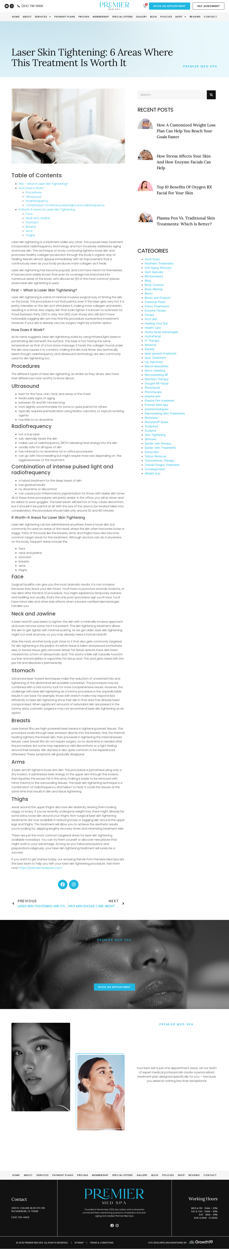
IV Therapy (152, 340)
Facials (149, 315)
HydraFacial (153, 336)
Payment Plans (64, 17)
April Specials (154, 272)
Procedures (34, 192)
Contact (210, 17)
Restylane (151, 417)
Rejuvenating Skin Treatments (165, 413)
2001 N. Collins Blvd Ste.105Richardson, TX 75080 (28, 1210)
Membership (101, 17)
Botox (149, 293)
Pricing (83, 17)
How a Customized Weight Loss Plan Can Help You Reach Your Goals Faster (186, 130)
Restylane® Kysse (156, 422)
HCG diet (151, 319)
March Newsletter (157, 366)
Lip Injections (154, 362)
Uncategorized (155, 469)
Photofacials (153, 392)
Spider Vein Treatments (160, 447)
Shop (178, 17)
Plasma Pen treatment (159, 400)
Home (16, 17)
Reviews (195, 17)
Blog (153, 17)
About (27, 17)
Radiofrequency (37, 201)
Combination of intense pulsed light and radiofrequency (65, 205)
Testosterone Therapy (159, 460)
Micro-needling (155, 370)
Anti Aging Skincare (158, 267)
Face (29, 214)
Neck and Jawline (38, 218)
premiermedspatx (157, 409)
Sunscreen (152, 452)
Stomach (32, 222)
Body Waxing (153, 289)
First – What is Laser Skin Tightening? (43, 184)
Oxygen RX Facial (156, 383)
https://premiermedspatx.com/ (40, 868)
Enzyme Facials (155, 310)
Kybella (149, 349)
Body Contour (154, 285)
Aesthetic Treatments (159, 263)
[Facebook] (7, 6)
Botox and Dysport (158, 297)
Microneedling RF (156, 375)
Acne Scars (152, 259)
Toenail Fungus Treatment (162, 465)
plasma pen (152, 396)
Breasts (31, 227)
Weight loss (152, 473)
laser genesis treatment (160, 353)
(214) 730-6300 (20, 1217)
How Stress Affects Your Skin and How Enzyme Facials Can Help (184, 162)
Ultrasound (33, 197)
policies (166, 17)
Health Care (153, 327)
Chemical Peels (155, 302)
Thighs (30, 235)
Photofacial (152, 387)
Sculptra (150, 430)
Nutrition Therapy (157, 379)
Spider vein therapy (158, 443)
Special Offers (122, 17)
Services (41, 17)
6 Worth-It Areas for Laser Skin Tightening (47, 209)
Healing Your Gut (156, 323)
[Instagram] (12, 6)
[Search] (211, 94)
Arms (29, 231)
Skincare (150, 439)
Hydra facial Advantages (161, 332)
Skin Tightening (155, 435)
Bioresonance (154, 276)
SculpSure (151, 426)
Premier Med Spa (156, 405)
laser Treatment (155, 357)
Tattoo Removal (155, 456)
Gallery (141, 17)
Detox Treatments (157, 306)
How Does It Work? (31, 188)
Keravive (150, 345)
